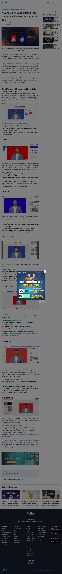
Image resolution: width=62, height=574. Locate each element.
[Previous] (40, 301)
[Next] (43, 301)
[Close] (45, 271)
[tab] (18, 301)
